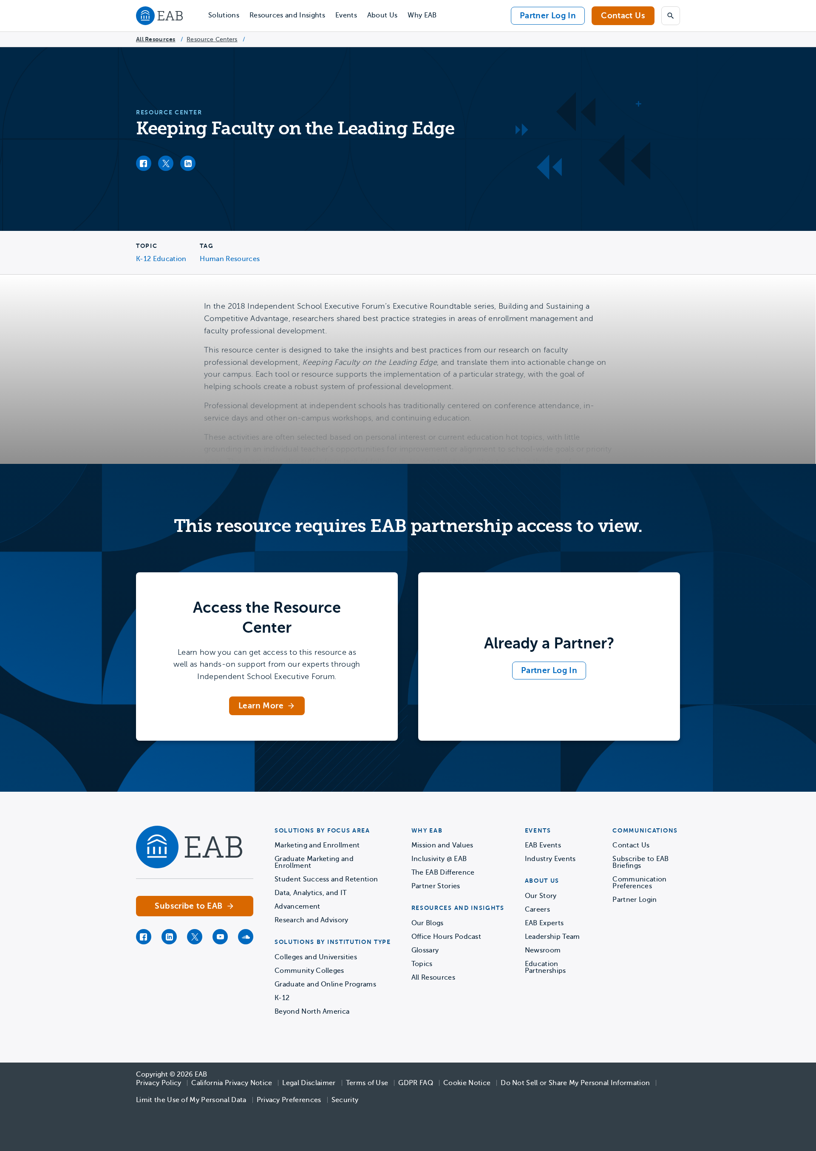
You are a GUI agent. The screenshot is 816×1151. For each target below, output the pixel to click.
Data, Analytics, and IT (310, 893)
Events (346, 15)
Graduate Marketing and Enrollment (314, 862)
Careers (537, 909)
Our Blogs (427, 923)
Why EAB (422, 15)
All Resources (156, 39)
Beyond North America (312, 1011)
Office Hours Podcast (446, 937)
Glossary (425, 950)
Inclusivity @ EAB (439, 859)
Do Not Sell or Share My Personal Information (575, 1083)
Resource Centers (212, 39)
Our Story (541, 896)
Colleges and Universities (316, 957)
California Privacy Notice (231, 1083)
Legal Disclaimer (308, 1083)
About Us (382, 15)
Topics (422, 964)
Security (345, 1100)
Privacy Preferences (289, 1100)
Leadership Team (552, 937)
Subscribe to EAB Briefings (640, 862)
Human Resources (230, 259)
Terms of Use (367, 1083)
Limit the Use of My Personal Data (191, 1100)
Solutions (223, 15)
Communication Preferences (639, 882)
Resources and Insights (287, 15)
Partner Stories (435, 886)
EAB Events (543, 845)
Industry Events (550, 859)
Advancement (297, 906)
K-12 (282, 998)
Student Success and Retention (326, 879)
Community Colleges (309, 971)
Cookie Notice (466, 1083)
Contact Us (623, 15)
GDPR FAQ (415, 1083)
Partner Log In (548, 15)
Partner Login (634, 900)
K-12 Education (161, 259)
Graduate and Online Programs (325, 984)
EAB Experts (544, 923)
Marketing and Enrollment (317, 845)
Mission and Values (442, 845)
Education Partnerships (545, 967)
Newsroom (543, 950)
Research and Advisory (311, 920)
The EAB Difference (443, 872)
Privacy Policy (158, 1083)
